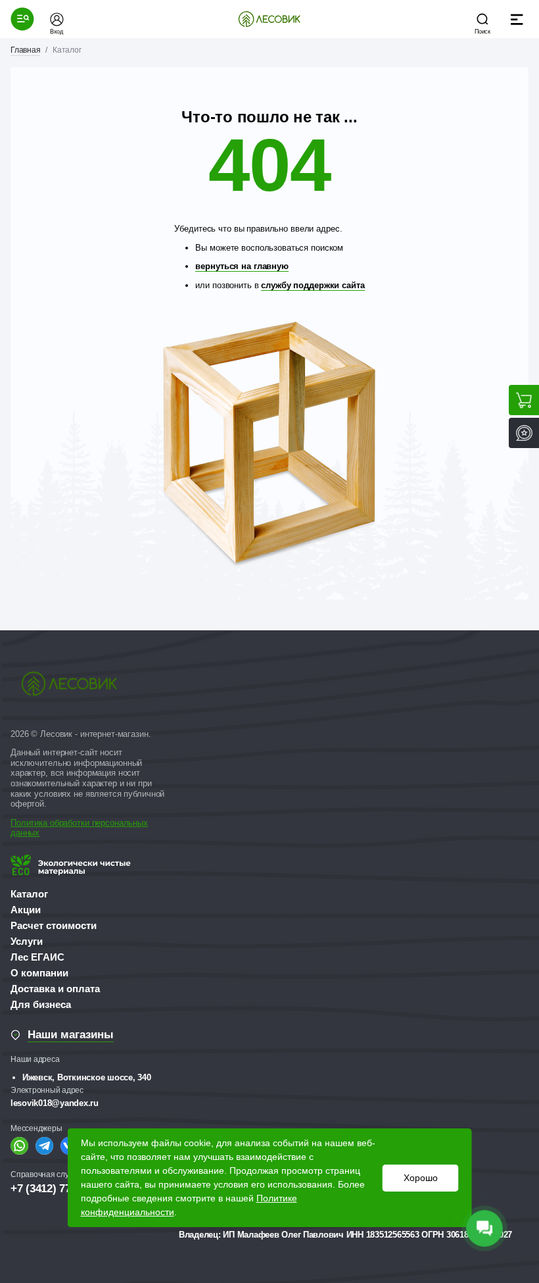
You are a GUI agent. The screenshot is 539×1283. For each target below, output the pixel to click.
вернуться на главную (241, 266)
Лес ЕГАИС (37, 957)
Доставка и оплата (55, 988)
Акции (26, 909)
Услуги (27, 941)
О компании (39, 972)
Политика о (33, 823)
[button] (22, 19)
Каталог (29, 893)
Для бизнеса (41, 1004)
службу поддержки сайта (312, 285)
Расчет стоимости (54, 925)
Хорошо (421, 1177)
